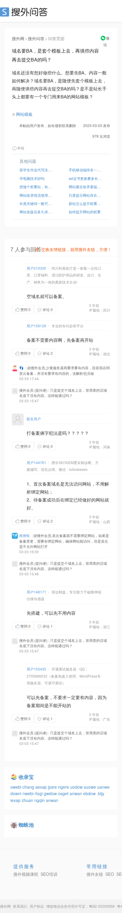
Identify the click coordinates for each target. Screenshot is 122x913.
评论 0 (48, 309)
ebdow (90, 793)
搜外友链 (94, 874)
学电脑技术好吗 (32, 178)
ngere (64, 787)
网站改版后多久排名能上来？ (36, 211)
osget (64, 793)
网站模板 (24, 114)
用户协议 (37, 906)
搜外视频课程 (25, 874)
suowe (90, 787)
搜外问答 (36, 38)
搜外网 (18, 38)
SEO (25, 11)
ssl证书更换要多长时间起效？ (85, 178)
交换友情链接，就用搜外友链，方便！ (76, 249)
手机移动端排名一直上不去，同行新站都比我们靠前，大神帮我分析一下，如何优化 (85, 169)
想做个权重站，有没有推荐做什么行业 (36, 186)
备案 (57, 296)
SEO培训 (49, 874)
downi (16, 793)
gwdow (51, 793)
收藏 (67, 309)
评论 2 (48, 353)
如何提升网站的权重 (85, 211)
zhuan (28, 800)
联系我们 (20, 906)
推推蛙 (24, 535)
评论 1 (48, 626)
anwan (76, 793)
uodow (77, 787)
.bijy (100, 793)
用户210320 (36, 268)
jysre (53, 787)
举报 (20, 147)
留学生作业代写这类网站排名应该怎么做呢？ (36, 169)
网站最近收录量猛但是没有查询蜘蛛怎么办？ (85, 186)
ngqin (40, 800)
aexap (41, 787)
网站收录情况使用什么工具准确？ (36, 195)
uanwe (103, 787)
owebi (16, 787)
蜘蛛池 (26, 824)
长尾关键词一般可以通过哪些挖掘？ (36, 203)
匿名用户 (34, 418)
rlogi (39, 793)
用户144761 (36, 462)
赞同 (25, 309)
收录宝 (26, 776)
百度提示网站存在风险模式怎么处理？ (85, 195)
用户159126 (36, 325)
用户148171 (36, 591)
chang (29, 787)
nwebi (29, 793)
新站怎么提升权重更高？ (85, 203)
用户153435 (36, 668)
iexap (16, 800)
